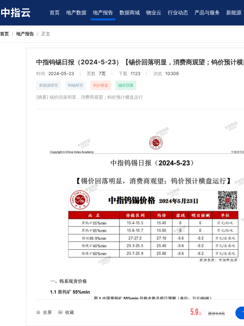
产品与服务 (207, 12)
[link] (4, 33)
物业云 (153, 12)
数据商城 (129, 12)
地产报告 (103, 12)
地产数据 (76, 12)
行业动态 (178, 12)
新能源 (233, 12)
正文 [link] (45, 33)
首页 (55, 12)
